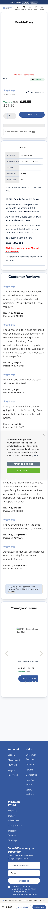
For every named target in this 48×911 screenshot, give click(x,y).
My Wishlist (13, 765)
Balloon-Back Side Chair (23, 661)
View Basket (23, 907)
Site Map (12, 840)
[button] (17, 8)
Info (33, 2)
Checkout (39, 907)
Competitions (15, 825)
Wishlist (24, 9)
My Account (14, 760)
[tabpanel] (24, 208)
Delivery (30, 764)
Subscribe (24, 880)
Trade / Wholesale (13, 818)
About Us (12, 810)
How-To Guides (30, 782)
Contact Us (31, 774)
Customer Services (31, 757)
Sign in (25, 589)
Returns (29, 769)
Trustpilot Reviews (12, 833)
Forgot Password (13, 772)
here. (36, 455)
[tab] (24, 147)
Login (30, 9)
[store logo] (7, 8)
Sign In (11, 754)
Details (24, 148)
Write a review (9, 94)
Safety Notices (30, 791)
